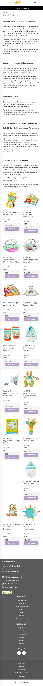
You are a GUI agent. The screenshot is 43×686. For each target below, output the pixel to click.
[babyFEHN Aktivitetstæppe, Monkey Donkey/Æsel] (11, 245)
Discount (21, 640)
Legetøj (21, 637)
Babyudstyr (21, 628)
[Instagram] (24, 653)
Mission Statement (21, 619)
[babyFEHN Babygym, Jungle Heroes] (11, 290)
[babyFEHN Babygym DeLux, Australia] (31, 290)
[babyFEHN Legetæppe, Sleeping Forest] (11, 426)
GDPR (21, 609)
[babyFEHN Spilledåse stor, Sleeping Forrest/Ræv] (11, 512)
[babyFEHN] (11, 200)
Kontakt (21, 616)
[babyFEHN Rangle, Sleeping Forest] (31, 426)
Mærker (21, 643)
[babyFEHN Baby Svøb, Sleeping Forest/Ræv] (31, 333)
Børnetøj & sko (21, 631)
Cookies (21, 612)
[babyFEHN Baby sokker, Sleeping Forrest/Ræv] (11, 333)
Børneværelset (21, 634)
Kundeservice (21, 600)
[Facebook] (19, 653)
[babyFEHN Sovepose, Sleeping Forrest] (31, 469)
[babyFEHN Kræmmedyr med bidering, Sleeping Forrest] (31, 378)
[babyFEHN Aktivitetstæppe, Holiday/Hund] (31, 200)
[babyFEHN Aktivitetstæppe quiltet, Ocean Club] (31, 245)
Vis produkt (12, 229)
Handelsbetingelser (21, 606)
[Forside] (14, 2)
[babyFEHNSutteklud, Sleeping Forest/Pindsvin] (31, 512)
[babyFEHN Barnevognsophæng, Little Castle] (11, 378)
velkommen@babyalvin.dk (10, 571)
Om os (21, 603)
